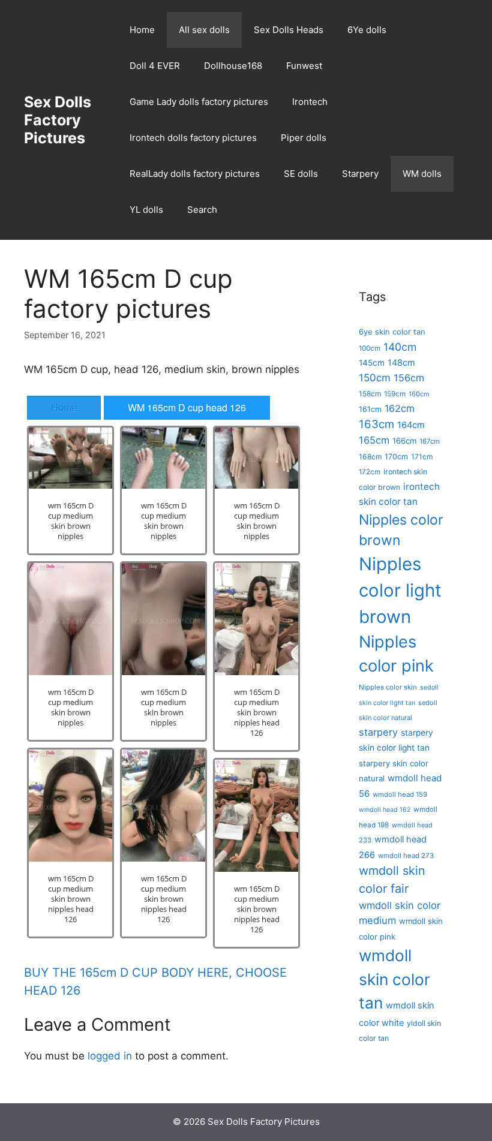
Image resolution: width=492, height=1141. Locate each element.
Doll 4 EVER (155, 65)
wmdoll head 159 (400, 794)
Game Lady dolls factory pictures (199, 101)
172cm (369, 472)
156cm (409, 378)
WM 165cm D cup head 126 (187, 407)
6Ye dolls (366, 29)
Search (202, 209)
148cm (401, 362)
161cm (370, 409)
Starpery (360, 173)
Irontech (310, 101)
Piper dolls (303, 137)
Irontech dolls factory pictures (193, 137)
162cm (400, 408)
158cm (370, 393)
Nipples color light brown (400, 590)
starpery (378, 732)
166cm (404, 440)
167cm (429, 441)
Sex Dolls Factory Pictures (57, 120)
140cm (399, 347)
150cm (375, 378)
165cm (374, 440)
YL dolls (146, 209)
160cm (419, 394)
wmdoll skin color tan (394, 979)
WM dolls (422, 173)
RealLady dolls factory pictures (195, 173)
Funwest (304, 65)
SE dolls (301, 173)
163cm (376, 424)
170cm (396, 456)
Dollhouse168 (233, 65)
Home (142, 29)
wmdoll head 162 (384, 810)
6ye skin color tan (392, 331)
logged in (110, 1056)
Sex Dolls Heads (288, 29)
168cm (370, 456)
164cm (411, 425)
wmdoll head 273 (406, 855)
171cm (422, 456)
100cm (369, 348)
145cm (372, 363)
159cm (395, 394)
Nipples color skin (388, 687)
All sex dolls (204, 29)
